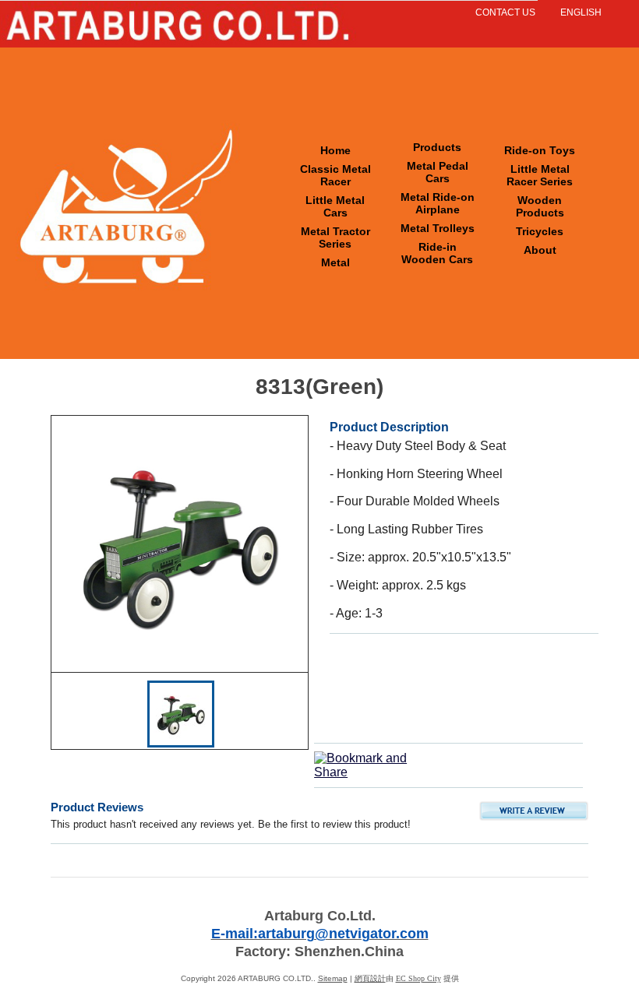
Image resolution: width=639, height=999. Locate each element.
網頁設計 (370, 978)
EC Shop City (418, 978)
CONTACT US (505, 12)
